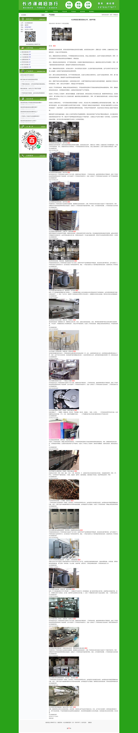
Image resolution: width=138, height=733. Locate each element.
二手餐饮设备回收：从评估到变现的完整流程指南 (33, 84)
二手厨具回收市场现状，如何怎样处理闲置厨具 (32, 93)
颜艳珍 (90, 722)
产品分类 (64, 11)
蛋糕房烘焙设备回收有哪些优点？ (29, 111)
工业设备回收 (25, 57)
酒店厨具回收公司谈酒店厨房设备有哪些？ (31, 102)
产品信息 (55, 11)
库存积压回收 (25, 62)
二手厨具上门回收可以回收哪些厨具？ (30, 116)
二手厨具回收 (25, 54)
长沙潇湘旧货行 (53, 148)
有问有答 (82, 11)
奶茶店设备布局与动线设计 (27, 75)
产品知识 (73, 11)
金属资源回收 (25, 59)
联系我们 (91, 11)
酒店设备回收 (25, 52)
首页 (46, 11)
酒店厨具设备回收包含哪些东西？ (29, 107)
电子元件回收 (25, 64)
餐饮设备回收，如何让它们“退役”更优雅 (30, 88)
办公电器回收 (25, 67)
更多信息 (51, 718)
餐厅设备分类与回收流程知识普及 (29, 79)
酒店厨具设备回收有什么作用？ (28, 120)
